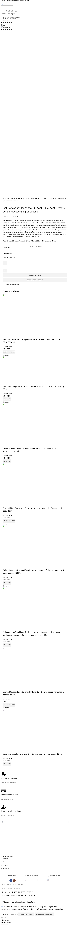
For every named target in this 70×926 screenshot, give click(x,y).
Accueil (5, 198)
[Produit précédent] (4, 203)
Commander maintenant (35, 280)
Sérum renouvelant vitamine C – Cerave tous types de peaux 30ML (32, 754)
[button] (9, 352)
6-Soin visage (22, 198)
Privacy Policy (30, 902)
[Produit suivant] (7, 203)
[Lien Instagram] (36, 2)
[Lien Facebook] (34, 2)
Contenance (7, 253)
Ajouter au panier (35, 275)
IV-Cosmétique (13, 198)
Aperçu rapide (5, 336)
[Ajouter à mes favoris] (10, 336)
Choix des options (26, 914)
